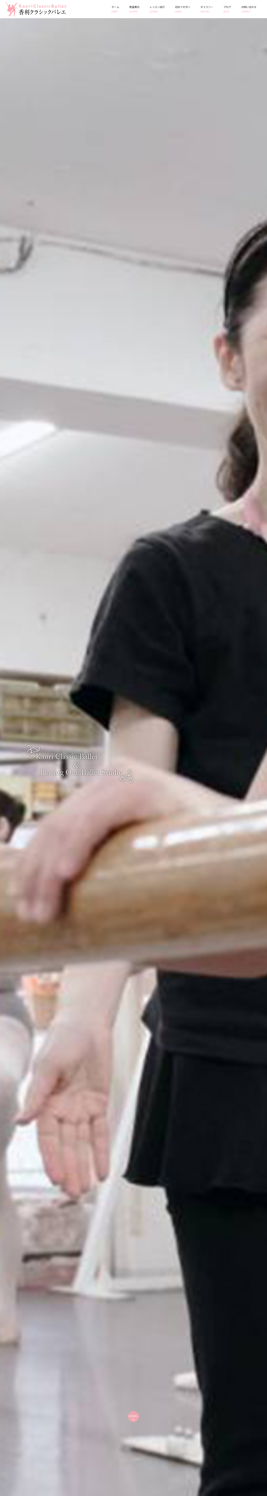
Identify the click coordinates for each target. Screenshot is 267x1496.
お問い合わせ (248, 9)
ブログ (227, 9)
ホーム (115, 9)
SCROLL (133, 1416)
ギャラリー (207, 9)
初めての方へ (182, 9)
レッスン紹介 (157, 9)
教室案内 (134, 9)
